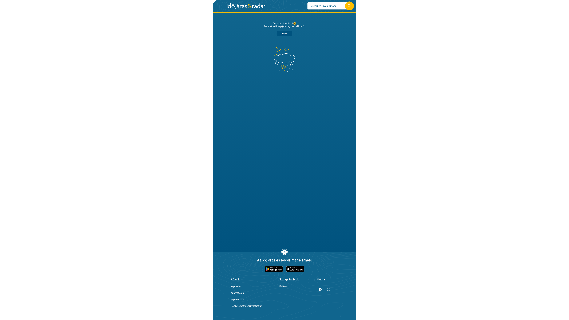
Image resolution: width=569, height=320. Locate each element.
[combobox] (328, 5)
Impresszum (237, 299)
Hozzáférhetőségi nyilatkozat (246, 306)
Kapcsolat (236, 286)
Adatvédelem (237, 293)
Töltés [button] (284, 34)
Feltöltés (284, 286)
